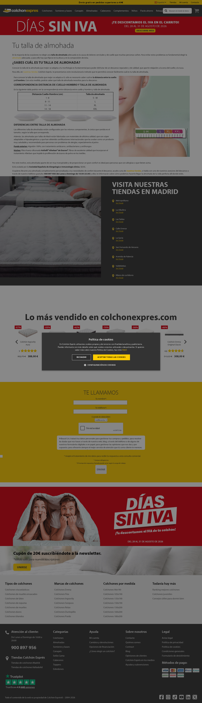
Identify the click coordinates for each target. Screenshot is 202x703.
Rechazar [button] (81, 357)
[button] (101, 365)
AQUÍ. (124, 350)
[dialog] (101, 351)
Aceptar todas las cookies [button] (111, 357)
